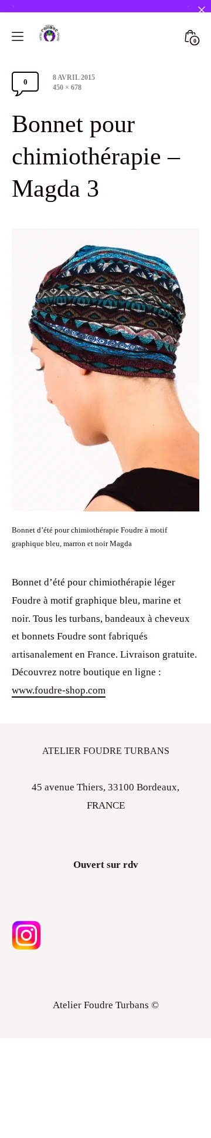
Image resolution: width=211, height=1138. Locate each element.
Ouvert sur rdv (105, 864)
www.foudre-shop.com (59, 690)
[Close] (201, 9)
